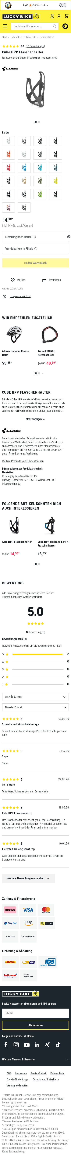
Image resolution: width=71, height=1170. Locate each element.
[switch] (62, 5)
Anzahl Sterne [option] (13, 696)
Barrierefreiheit (38, 1073)
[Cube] (11, 431)
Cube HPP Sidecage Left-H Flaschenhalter (53, 543)
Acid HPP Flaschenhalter (17, 541)
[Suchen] (54, 26)
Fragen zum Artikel (20, 296)
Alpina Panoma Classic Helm (16, 353)
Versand (28, 225)
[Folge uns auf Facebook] (5, 1044)
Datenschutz (57, 1073)
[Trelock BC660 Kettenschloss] (53, 334)
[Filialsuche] (52, 16)
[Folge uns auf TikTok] (58, 1044)
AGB (9, 1073)
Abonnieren (35, 1025)
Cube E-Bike (39, 449)
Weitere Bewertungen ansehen (25, 878)
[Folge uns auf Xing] (47, 1044)
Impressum (21, 1073)
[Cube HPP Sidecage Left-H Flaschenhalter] (53, 525)
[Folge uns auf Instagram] (16, 1044)
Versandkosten (50, 1094)
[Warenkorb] (66, 16)
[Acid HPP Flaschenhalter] (17, 525)
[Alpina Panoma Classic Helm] (17, 334)
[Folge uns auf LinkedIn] (37, 1044)
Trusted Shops (10, 596)
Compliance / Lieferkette (46, 1079)
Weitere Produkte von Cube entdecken (23, 461)
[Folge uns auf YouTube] (26, 1044)
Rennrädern (13, 449)
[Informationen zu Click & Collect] (35, 249)
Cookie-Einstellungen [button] (18, 1079)
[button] (5, 26)
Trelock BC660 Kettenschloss (46, 353)
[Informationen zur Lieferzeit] (34, 237)
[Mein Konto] (59, 16)
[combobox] (34, 26)
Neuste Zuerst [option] (13, 707)
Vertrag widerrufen (17, 1085)
